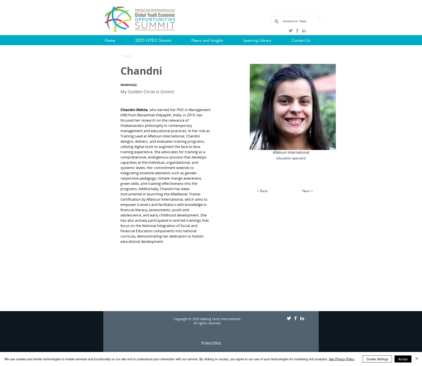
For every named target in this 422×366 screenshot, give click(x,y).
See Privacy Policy (341, 359)
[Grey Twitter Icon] (290, 30)
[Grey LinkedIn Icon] (304, 30)
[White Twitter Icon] (289, 318)
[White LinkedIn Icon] (302, 318)
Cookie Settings (377, 359)
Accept (403, 359)
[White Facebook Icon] (295, 318)
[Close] (416, 358)
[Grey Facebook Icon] (297, 30)
